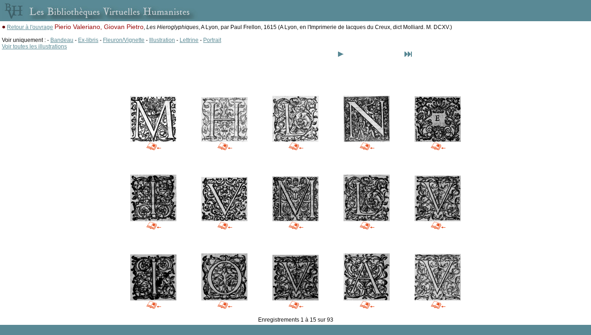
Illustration (162, 40)
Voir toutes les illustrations (34, 46)
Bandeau (61, 40)
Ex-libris (88, 40)
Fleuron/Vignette (124, 40)
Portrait (212, 40)
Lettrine (189, 40)
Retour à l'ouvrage (30, 27)
